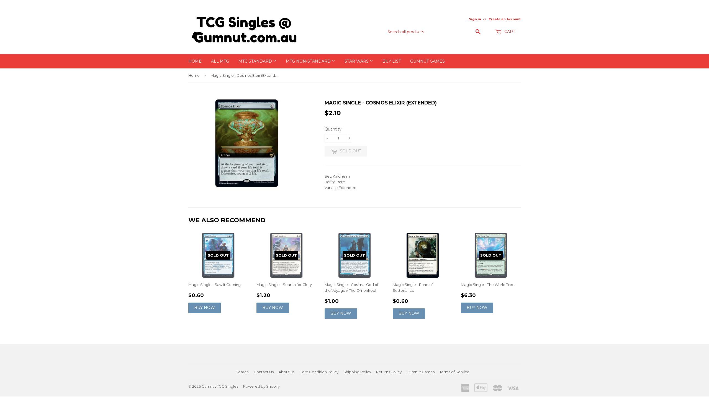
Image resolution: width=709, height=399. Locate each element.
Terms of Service (454, 372)
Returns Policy (389, 372)
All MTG (220, 61)
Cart (509, 31)
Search (242, 372)
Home (195, 61)
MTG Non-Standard (309, 61)
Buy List (391, 61)
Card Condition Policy (318, 372)
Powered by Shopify (261, 386)
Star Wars (357, 61)
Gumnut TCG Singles (220, 386)
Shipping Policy (357, 372)
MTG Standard (255, 61)
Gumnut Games (427, 61)
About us (286, 372)
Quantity (333, 129)
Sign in (475, 19)
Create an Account (505, 19)
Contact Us (264, 372)
